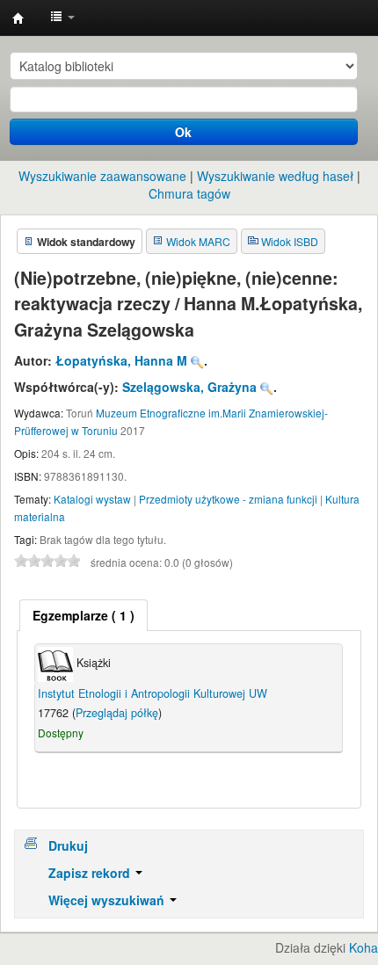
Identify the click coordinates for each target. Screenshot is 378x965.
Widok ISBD (289, 241)
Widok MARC (198, 241)
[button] (62, 17)
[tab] (83, 615)
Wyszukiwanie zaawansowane (102, 176)
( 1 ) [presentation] (83, 615)
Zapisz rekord (91, 873)
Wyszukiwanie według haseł (275, 176)
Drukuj (68, 845)
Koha (363, 947)
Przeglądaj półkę (117, 713)
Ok (183, 132)
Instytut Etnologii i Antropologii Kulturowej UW (18, 18)
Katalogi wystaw (92, 498)
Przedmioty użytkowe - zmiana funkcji (228, 498)
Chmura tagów (189, 193)
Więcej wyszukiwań (108, 900)
